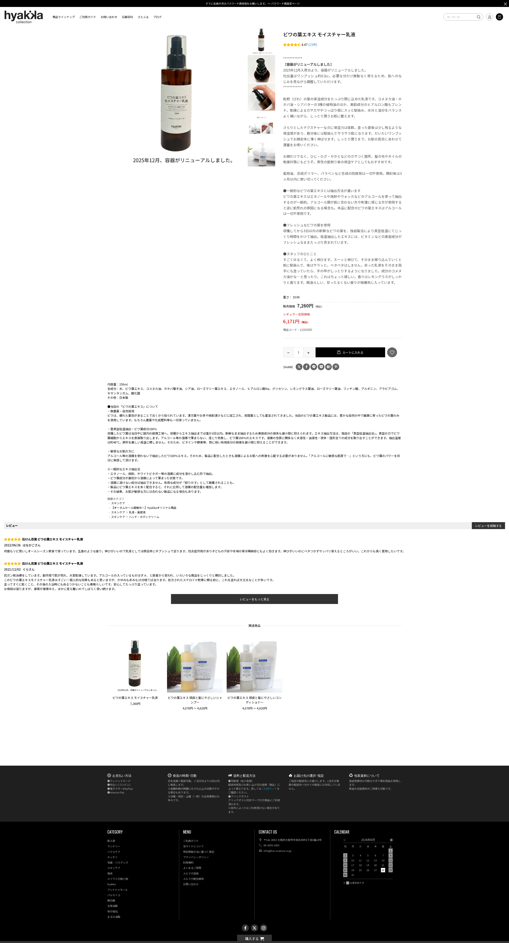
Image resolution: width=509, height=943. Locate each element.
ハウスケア (113, 852)
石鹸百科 (127, 17)
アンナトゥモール (117, 890)
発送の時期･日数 (185, 775)
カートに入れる (352, 352)
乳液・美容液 (137, 512)
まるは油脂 (113, 917)
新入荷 (111, 841)
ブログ (157, 17)
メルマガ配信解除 (193, 879)
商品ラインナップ (63, 17)
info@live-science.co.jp (277, 851)
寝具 (110, 873)
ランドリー (113, 846)
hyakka (111, 884)
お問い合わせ (109, 17)
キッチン (112, 857)
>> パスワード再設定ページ (283, 3)
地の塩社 (112, 911)
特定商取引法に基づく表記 (198, 852)
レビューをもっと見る (254, 599)
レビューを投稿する (488, 526)
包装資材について (367, 775)
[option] (177, 96)
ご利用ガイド (87, 17)
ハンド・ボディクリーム (144, 517)
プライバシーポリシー (196, 857)
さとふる (143, 17)
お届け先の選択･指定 (309, 775)
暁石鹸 (111, 900)
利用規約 (188, 862)
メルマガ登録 (191, 873)
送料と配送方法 (244, 775)
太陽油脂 (112, 906)
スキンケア (118, 503)
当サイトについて (193, 846)
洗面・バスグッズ (117, 862)
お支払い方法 (121, 775)
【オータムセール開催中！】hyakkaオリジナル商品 (143, 508)
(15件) (312, 44)
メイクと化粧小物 (117, 879)
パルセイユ (113, 895)
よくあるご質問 (192, 868)
